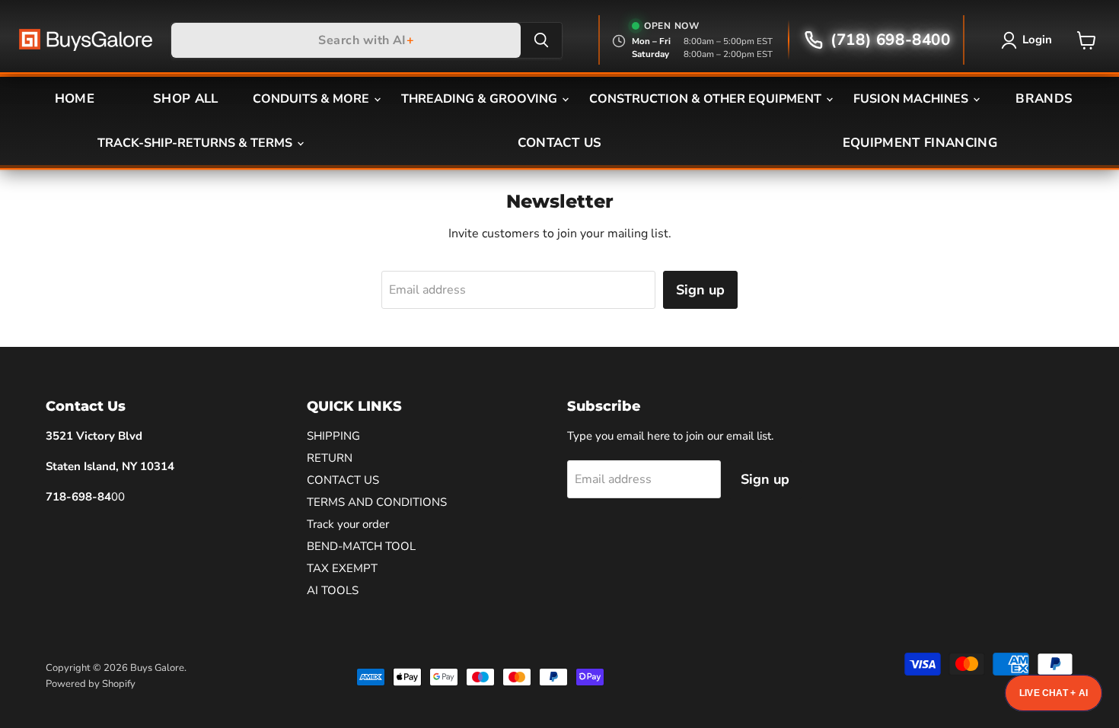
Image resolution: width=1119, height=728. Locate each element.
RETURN (329, 458)
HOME (74, 98)
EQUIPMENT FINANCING (920, 142)
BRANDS (1044, 98)
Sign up (700, 290)
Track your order (348, 524)
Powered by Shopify (90, 684)
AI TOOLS (333, 590)
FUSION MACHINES (912, 99)
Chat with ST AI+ (1053, 693)
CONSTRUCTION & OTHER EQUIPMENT (706, 99)
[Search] (541, 40)
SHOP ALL (185, 98)
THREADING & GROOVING (480, 99)
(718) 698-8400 (890, 39)
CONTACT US (559, 142)
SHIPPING (333, 435)
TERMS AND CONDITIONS (377, 502)
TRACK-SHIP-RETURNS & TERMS (196, 143)
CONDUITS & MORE (312, 99)
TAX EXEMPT (342, 568)
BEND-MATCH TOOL (361, 546)
